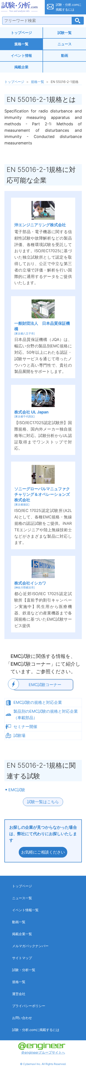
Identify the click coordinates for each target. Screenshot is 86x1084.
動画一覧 (18, 922)
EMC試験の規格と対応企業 (37, 702)
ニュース (65, 44)
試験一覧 (65, 32)
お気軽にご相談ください (43, 852)
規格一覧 (21, 44)
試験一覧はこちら (43, 801)
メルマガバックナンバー (30, 946)
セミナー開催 (25, 726)
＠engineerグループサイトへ (43, 1052)
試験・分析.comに (68, 7)
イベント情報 (21, 55)
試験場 (19, 735)
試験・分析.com (21, 7)
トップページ (21, 32)
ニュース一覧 (22, 898)
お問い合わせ (22, 1018)
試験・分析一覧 (23, 970)
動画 (64, 55)
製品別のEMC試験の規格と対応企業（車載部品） (45, 714)
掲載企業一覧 (22, 934)
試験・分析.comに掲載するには (35, 1030)
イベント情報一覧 (25, 910)
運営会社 (18, 994)
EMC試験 (16, 789)
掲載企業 (21, 67)
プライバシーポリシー (28, 1006)
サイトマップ (22, 958)
